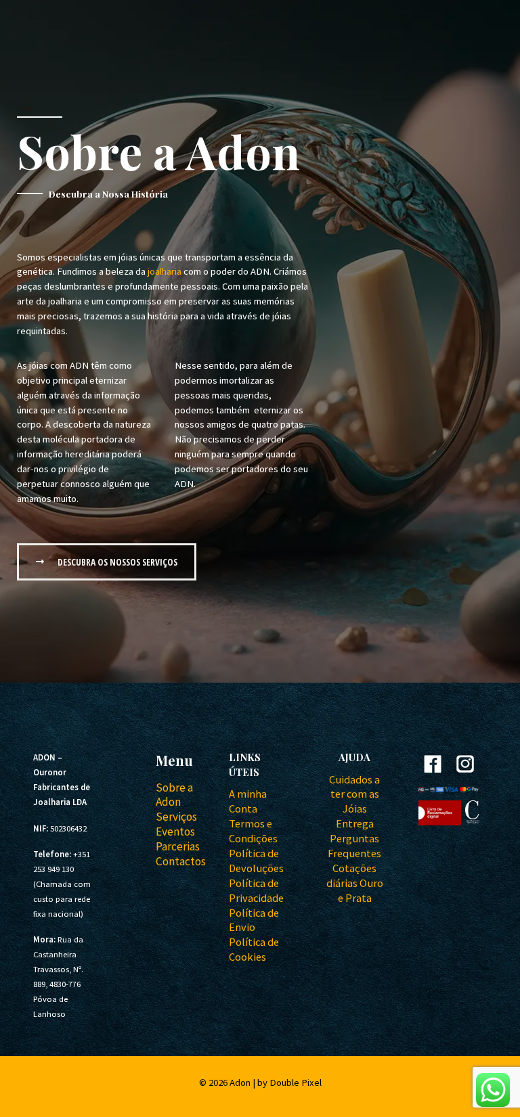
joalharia (164, 271)
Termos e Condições (253, 831)
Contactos (181, 861)
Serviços (176, 816)
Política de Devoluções (256, 860)
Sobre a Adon (174, 795)
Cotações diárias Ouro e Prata (354, 883)
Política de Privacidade (256, 890)
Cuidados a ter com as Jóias (354, 794)
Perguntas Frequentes (354, 845)
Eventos (175, 831)
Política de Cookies (254, 949)
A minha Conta (248, 801)
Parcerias (178, 846)
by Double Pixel (289, 1082)
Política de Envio (254, 920)
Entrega (355, 823)
